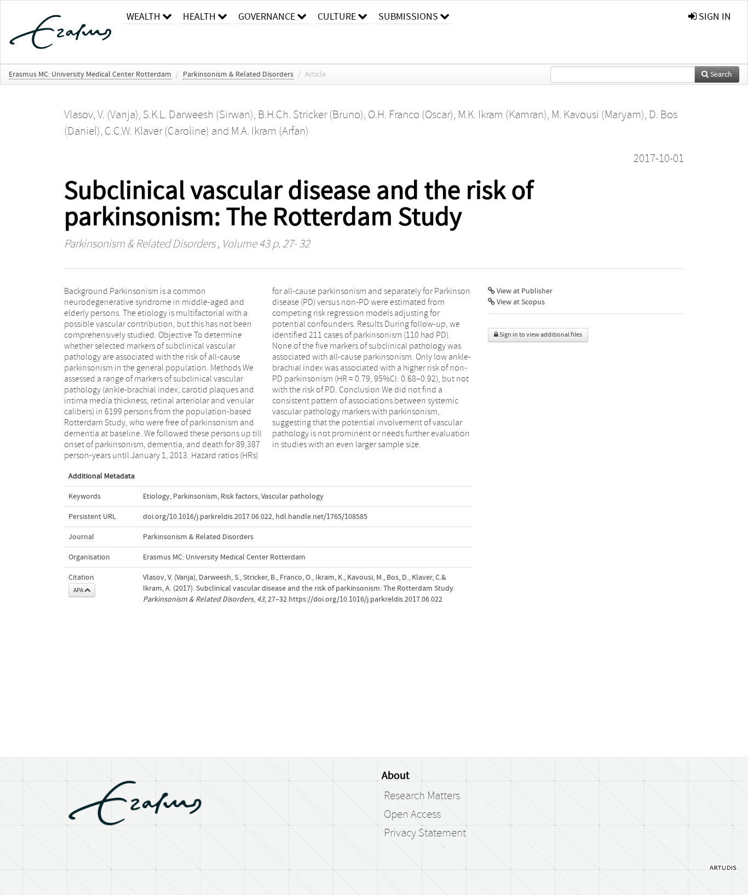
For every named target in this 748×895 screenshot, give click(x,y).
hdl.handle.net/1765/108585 (321, 516)
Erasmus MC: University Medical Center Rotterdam (90, 74)
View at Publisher (524, 291)
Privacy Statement (425, 833)
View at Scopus (520, 302)
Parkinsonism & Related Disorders (238, 74)
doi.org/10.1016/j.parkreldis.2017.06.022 (207, 516)
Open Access (412, 814)
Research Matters (422, 795)
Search (720, 74)
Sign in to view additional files (540, 334)
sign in (714, 16)
